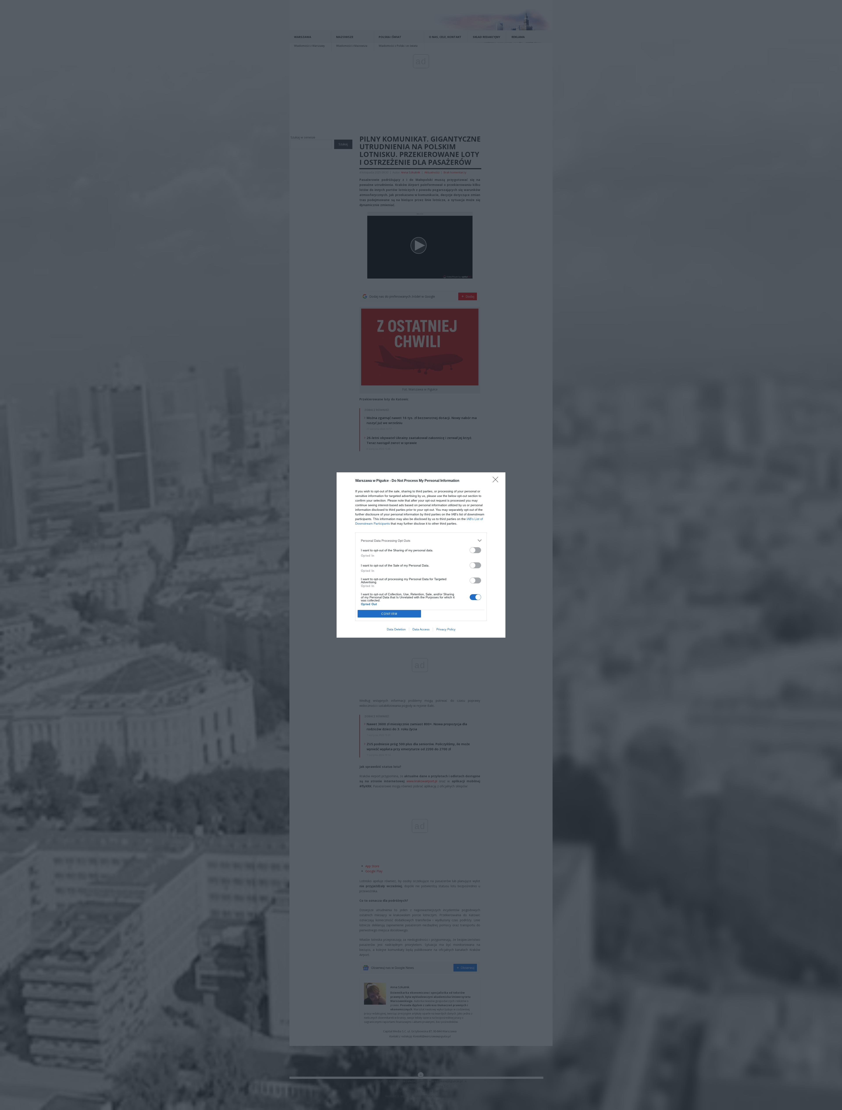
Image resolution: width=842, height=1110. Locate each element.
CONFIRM (389, 613)
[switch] (475, 550)
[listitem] (421, 540)
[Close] (497, 481)
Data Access (421, 629)
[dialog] (421, 555)
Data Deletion (396, 629)
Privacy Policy (445, 629)
